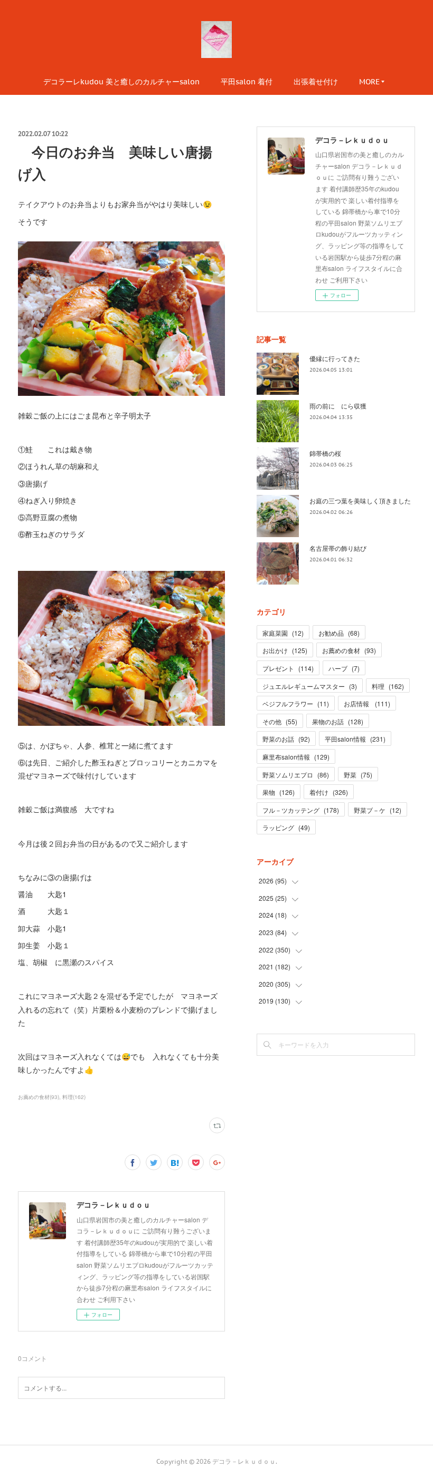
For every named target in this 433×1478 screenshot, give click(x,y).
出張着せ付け (316, 81)
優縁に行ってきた (334, 358)
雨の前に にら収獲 (337, 405)
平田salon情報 (355, 738)
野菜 (358, 774)
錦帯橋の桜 (325, 453)
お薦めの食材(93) (38, 1097)
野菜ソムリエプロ (295, 774)
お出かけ (284, 650)
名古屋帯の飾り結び (337, 547)
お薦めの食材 (349, 650)
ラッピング (286, 827)
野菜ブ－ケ (377, 809)
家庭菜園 (283, 632)
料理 (388, 686)
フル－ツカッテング (300, 809)
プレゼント (288, 668)
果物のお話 (337, 721)
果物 (278, 791)
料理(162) (74, 1097)
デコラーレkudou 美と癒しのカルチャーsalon (121, 81)
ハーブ (344, 668)
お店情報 (367, 703)
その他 (279, 721)
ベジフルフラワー (295, 703)
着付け (328, 791)
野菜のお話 (286, 738)
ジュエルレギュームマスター (309, 686)
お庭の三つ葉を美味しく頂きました (360, 500)
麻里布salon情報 (296, 756)
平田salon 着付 (246, 81)
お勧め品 (339, 632)
